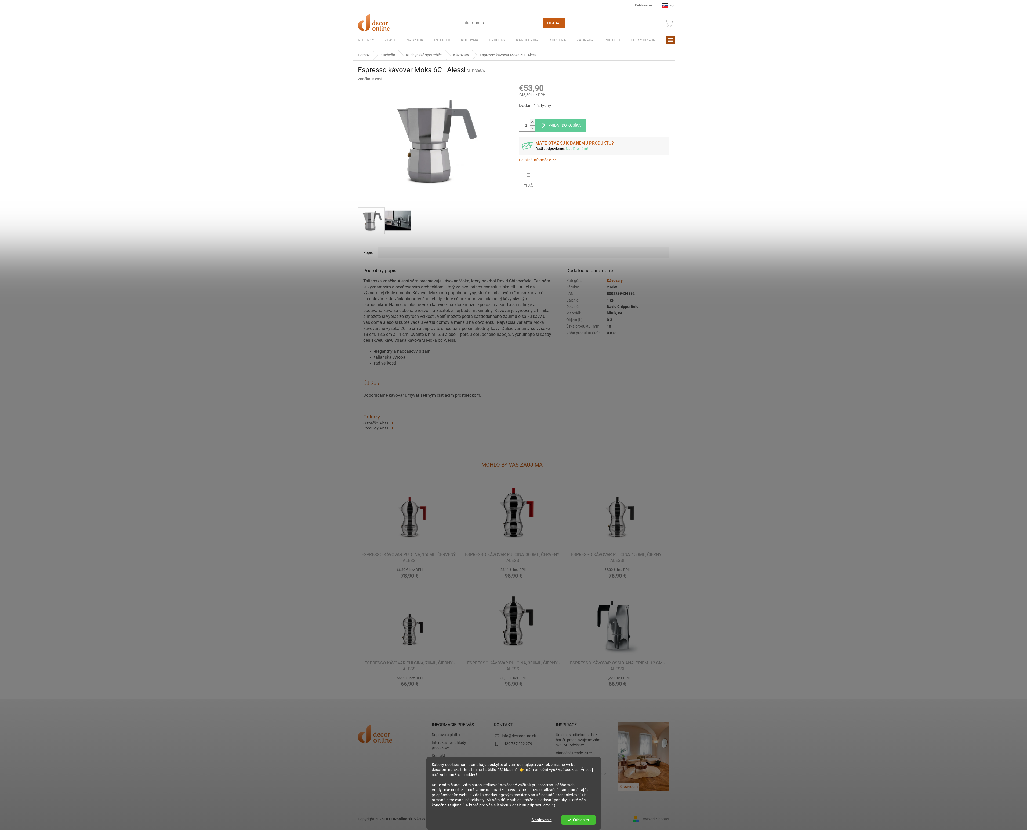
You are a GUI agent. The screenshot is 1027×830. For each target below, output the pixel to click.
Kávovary (615, 280)
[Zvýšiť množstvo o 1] (532, 122)
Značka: (370, 79)
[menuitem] (366, 40)
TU (392, 423)
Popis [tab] (368, 252)
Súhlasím (581, 820)
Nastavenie (542, 819)
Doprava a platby (446, 735)
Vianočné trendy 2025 (574, 753)
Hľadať (554, 23)
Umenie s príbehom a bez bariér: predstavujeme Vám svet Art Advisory (578, 740)
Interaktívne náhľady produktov (449, 745)
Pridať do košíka (564, 125)
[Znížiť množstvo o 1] (532, 128)
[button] (410, 572)
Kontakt (438, 756)
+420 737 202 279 (517, 743)
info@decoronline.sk (519, 736)
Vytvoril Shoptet (656, 819)
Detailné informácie (535, 160)
